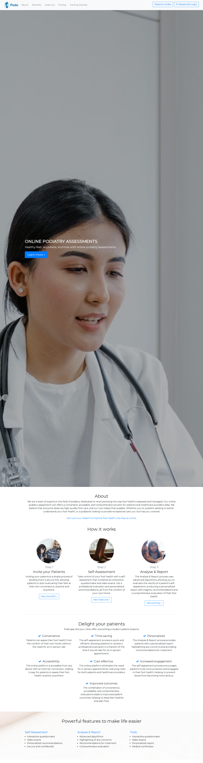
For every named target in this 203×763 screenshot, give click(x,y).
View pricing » (154, 603)
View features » (101, 599)
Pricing (62, 5)
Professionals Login (186, 4)
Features (50, 5)
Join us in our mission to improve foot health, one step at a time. (101, 518)
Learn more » (36, 254)
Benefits (36, 5)
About (24, 5)
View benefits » (49, 596)
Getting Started (78, 5)
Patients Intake (162, 4)
